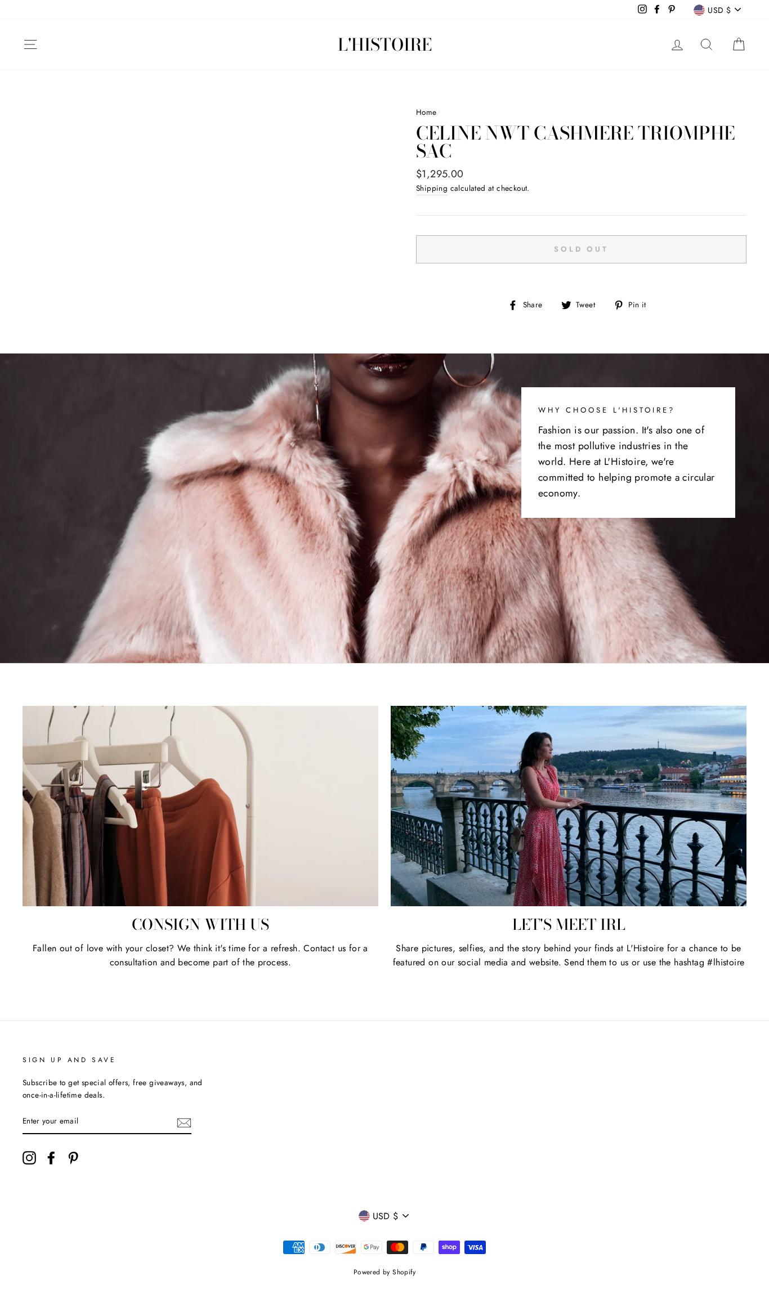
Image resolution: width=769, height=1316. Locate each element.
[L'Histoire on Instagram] (29, 1158)
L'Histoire (385, 44)
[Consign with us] (200, 806)
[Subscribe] (184, 1121)
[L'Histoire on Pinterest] (73, 1158)
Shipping (432, 188)
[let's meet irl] (568, 806)
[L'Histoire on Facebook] (51, 1158)
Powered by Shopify (384, 1272)
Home (426, 112)
